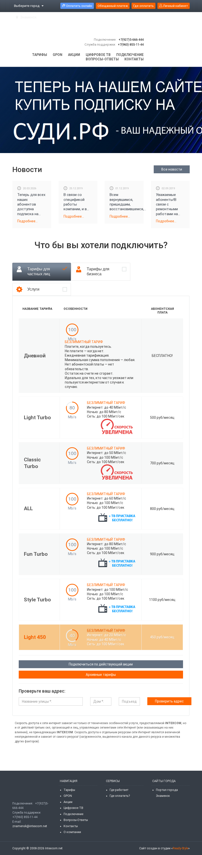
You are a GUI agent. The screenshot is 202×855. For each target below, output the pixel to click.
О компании (72, 832)
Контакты (71, 826)
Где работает (119, 790)
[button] (19, 110)
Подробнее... (27, 221)
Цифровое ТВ (73, 808)
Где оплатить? (120, 796)
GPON (68, 796)
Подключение (73, 814)
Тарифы (69, 790)
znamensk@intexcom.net (29, 826)
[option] (101, 110)
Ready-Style (180, 848)
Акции (68, 802)
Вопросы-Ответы (76, 820)
